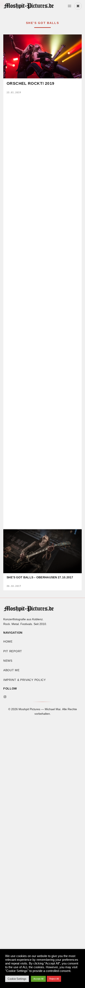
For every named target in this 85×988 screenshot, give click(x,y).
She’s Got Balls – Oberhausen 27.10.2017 (40, 577)
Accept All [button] (38, 978)
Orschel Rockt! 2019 (30, 83)
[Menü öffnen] (69, 6)
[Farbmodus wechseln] (78, 6)
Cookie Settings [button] (17, 979)
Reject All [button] (54, 978)
